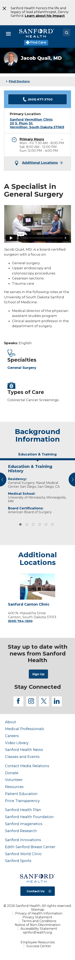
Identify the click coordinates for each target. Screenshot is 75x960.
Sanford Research (21, 830)
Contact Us (36, 891)
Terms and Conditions (39, 921)
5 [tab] (46, 524)
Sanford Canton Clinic (28, 605)
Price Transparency (22, 800)
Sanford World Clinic (23, 854)
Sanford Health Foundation (29, 816)
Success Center (38, 946)
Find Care (38, 42)
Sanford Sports (18, 860)
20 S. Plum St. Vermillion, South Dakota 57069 (37, 125)
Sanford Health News (24, 749)
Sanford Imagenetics (23, 823)
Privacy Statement (37, 917)
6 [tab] (52, 524)
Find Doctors (19, 81)
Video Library (17, 742)
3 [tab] (33, 524)
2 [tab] (27, 524)
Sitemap (37, 909)
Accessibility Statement (38, 929)
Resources (14, 786)
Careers (12, 735)
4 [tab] (39, 524)
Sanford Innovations (23, 840)
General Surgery (21, 368)
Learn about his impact (45, 16)
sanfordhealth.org (37, 932)
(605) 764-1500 (20, 621)
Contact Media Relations (27, 766)
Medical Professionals (24, 728)
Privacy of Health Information (38, 913)
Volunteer (14, 779)
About (10, 722)
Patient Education (21, 793)
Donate (11, 773)
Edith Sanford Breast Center (30, 847)
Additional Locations (40, 162)
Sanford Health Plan (23, 809)
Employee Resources (38, 942)
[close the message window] (3, 8)
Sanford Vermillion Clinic (31, 119)
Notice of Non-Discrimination (37, 925)
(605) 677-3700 (40, 99)
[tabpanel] (37, 488)
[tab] (37, 455)
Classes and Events (22, 756)
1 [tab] (20, 524)
